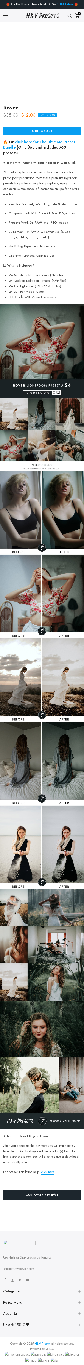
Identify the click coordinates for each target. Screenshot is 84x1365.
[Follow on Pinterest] (19, 1280)
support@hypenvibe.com (19, 1268)
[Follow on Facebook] (5, 1280)
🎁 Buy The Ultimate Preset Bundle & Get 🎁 (42, 4)
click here (47, 1172)
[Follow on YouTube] (27, 1280)
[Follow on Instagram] (12, 1280)
